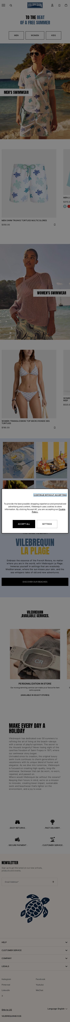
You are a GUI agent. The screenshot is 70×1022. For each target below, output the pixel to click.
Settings (47, 524)
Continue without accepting (50, 495)
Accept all (24, 524)
